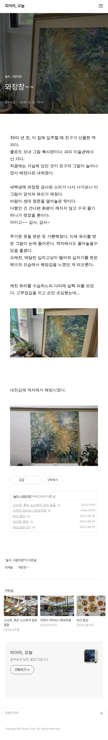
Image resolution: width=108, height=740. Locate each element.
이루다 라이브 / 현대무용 (29, 510)
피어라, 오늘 (15, 6)
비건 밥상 (19, 516)
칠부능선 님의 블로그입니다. (29, 659)
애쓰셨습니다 (22, 527)
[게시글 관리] (35, 480)
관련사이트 (12, 713)
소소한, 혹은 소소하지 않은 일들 (34, 505)
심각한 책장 (21, 521)
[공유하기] (29, 480)
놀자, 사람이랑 (22, 496)
